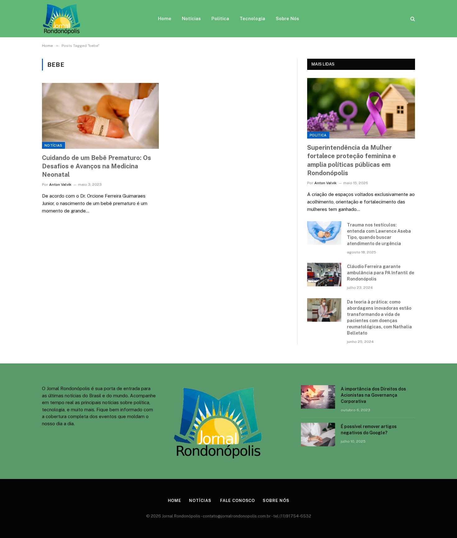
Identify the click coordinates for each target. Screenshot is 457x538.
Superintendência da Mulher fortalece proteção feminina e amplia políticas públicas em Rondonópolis (351, 160)
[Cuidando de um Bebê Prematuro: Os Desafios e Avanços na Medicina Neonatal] (100, 116)
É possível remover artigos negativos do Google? (369, 429)
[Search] (412, 19)
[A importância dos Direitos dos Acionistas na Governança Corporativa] (318, 397)
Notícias (191, 18)
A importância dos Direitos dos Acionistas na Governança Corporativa (373, 395)
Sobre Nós (287, 18)
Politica (220, 18)
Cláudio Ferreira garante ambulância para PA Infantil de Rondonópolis (380, 272)
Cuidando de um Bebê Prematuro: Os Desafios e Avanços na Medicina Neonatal (96, 166)
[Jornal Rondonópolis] (61, 18)
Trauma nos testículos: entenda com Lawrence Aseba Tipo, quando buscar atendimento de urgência (379, 234)
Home (164, 18)
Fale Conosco (237, 500)
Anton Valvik (60, 184)
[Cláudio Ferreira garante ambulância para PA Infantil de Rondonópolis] (324, 274)
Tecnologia (252, 18)
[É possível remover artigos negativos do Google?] (318, 434)
